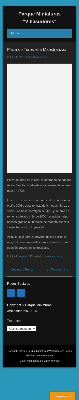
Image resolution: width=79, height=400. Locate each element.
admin (45, 57)
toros (59, 256)
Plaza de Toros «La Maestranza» (36, 49)
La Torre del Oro (59, 269)
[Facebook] (11, 293)
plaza (25, 256)
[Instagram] (21, 293)
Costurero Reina (20, 269)
